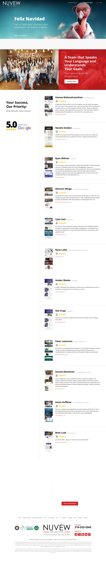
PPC (57, 517)
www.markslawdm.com (60, 234)
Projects (64, 517)
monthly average (34, 551)
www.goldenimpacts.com (61, 139)
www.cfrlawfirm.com (60, 389)
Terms (55, 539)
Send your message (70, 503)
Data (54, 550)
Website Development (37, 517)
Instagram (89, 534)
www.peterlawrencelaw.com (61, 354)
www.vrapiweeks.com (60, 291)
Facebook (76, 534)
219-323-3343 (88, 2)
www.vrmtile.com (59, 256)
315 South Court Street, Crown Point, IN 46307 (57, 535)
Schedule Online (72, 2)
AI (60, 517)
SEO (45, 517)
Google (82, 534)
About (19, 517)
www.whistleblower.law (60, 114)
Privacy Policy (61, 539)
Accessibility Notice (71, 539)
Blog (75, 517)
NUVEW (31, 539)
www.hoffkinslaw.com (60, 415)
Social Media (51, 517)
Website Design (26, 517)
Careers (80, 517)
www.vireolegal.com (60, 177)
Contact (86, 517)
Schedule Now (71, 81)
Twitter (79, 534)
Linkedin (86, 534)
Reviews (70, 517)
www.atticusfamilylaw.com (61, 442)
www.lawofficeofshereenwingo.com (63, 202)
